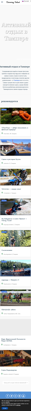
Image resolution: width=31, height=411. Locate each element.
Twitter (11, 396)
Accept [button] (4, 408)
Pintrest (19, 396)
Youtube (23, 396)
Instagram (15, 396)
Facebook (7, 396)
